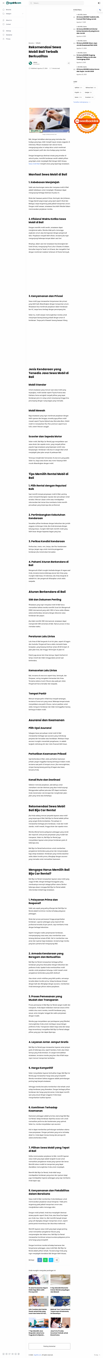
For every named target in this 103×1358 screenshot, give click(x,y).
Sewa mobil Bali (34, 164)
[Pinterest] (19, 1354)
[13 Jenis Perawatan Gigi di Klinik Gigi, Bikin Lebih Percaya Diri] (38, 1280)
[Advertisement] (49, 23)
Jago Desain (66, 1355)
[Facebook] (4, 1354)
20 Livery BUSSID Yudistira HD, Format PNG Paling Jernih (88, 18)
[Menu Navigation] (4, 3)
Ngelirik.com (37, 1355)
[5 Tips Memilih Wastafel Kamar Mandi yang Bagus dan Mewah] (60, 1280)
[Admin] (35, 62)
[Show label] (81, 102)
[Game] (85, 14)
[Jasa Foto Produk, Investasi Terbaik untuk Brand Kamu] (60, 1323)
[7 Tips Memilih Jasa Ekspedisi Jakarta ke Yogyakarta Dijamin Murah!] (38, 1323)
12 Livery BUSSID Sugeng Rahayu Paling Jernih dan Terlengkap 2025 (86, 57)
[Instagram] (7, 1354)
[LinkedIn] (16, 1354)
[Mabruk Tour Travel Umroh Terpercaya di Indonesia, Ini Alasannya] (60, 1301)
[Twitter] (10, 1354)
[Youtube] (13, 1354)
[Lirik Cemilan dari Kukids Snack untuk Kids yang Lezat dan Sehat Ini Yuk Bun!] (38, 1301)
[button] (99, 3)
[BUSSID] (80, 14)
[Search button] (31, 3)
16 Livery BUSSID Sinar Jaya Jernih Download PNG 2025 (87, 44)
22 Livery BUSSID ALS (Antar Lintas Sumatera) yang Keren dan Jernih (88, 31)
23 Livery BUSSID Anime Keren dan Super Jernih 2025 (88, 70)
